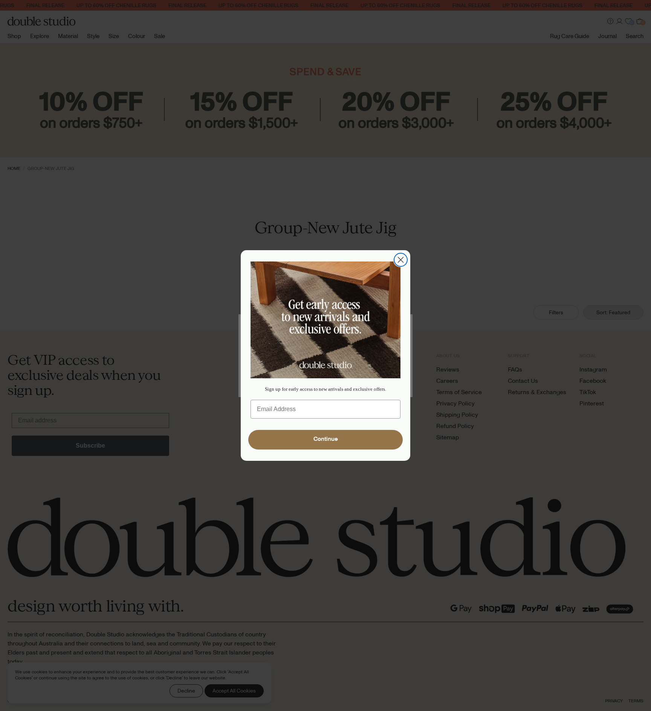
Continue (325, 440)
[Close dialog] (400, 259)
